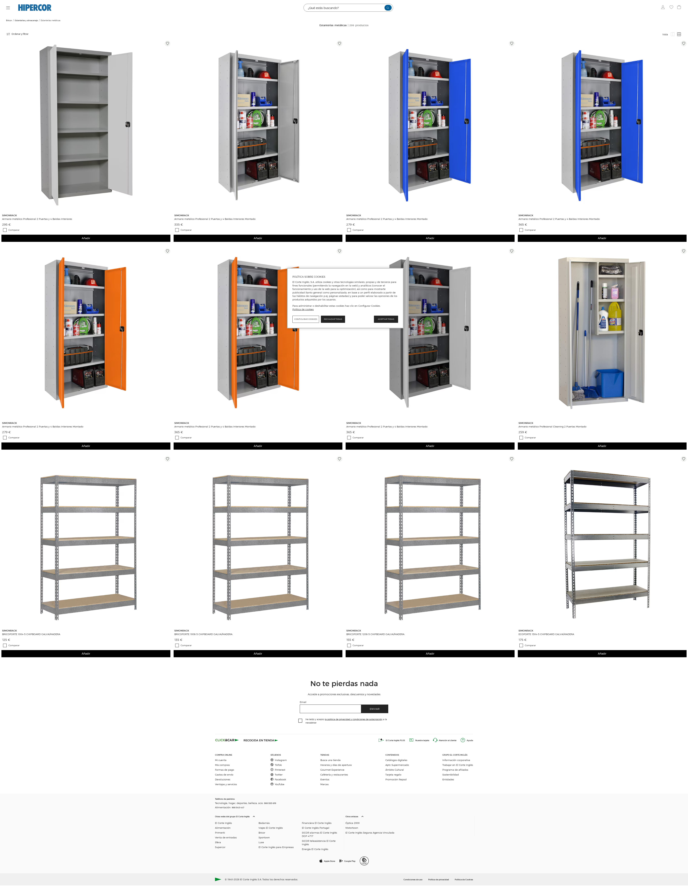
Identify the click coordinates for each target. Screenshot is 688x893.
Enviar (375, 708)
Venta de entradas (226, 837)
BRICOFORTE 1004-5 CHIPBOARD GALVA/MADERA (31, 634)
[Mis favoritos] (672, 8)
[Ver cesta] (679, 8)
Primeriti (220, 832)
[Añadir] (167, 43)
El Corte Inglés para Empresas (276, 847)
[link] (86, 125)
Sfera (218, 842)
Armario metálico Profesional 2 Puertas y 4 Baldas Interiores (37, 218)
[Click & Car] (227, 740)
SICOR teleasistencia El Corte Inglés (319, 842)
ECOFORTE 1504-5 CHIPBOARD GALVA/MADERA (546, 634)
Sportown (264, 837)
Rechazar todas (333, 319)
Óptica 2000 (352, 823)
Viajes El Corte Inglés (271, 827)
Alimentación (223, 827)
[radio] (672, 34)
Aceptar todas (386, 319)
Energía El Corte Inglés (315, 849)
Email (303, 702)
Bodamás (264, 823)
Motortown (351, 827)
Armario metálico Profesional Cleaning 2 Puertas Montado (552, 426)
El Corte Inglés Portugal (315, 827)
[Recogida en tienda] (260, 740)
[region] (345, 298)
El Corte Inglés (223, 823)
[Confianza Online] (364, 860)
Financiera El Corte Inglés (316, 823)
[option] (86, 125)
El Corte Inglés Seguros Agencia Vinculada (369, 832)
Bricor (262, 832)
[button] (279, 831)
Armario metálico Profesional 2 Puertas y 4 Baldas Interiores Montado (214, 218)
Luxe (261, 842)
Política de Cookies (464, 879)
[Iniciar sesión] (663, 7)
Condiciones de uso (412, 879)
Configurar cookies (305, 319)
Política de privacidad (438, 879)
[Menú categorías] (8, 8)
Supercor (220, 847)
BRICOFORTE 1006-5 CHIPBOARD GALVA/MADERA (203, 634)
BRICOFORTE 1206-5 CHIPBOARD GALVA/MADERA (375, 634)
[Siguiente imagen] (168, 125)
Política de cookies (303, 309)
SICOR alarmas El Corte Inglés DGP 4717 (319, 834)
